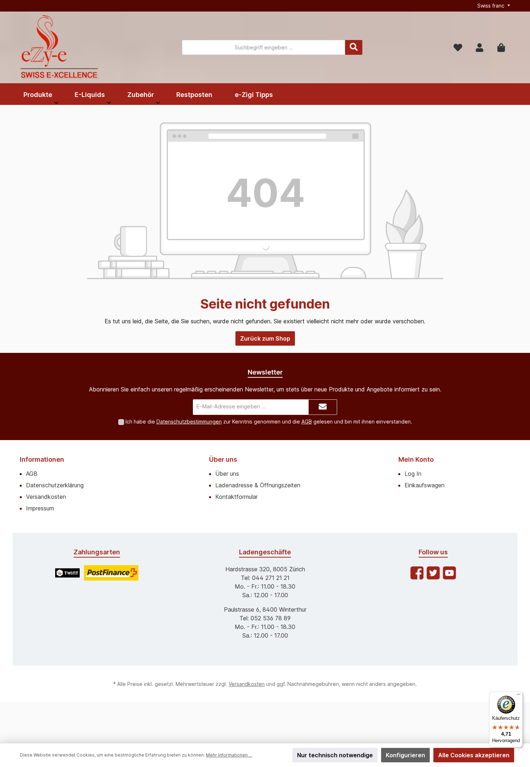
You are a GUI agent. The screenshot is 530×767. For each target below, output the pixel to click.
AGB (306, 421)
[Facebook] (417, 573)
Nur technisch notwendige (335, 755)
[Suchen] (353, 47)
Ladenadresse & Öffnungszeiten (257, 485)
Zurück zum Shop (265, 338)
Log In (413, 473)
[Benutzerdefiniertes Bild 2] (111, 573)
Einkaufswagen (425, 485)
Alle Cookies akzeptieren (473, 755)
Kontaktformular (236, 496)
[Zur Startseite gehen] (59, 47)
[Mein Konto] (480, 47)
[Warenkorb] (501, 47)
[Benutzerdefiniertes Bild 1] (67, 573)
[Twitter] (433, 573)
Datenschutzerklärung (55, 485)
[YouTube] (449, 573)
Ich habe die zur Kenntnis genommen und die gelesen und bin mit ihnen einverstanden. (268, 421)
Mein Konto (416, 459)
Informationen (42, 459)
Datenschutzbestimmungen (189, 421)
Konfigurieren (405, 755)
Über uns (223, 459)
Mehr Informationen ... (229, 755)
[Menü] (518, 696)
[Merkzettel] (458, 47)
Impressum (40, 508)
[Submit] (322, 407)
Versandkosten (46, 496)
